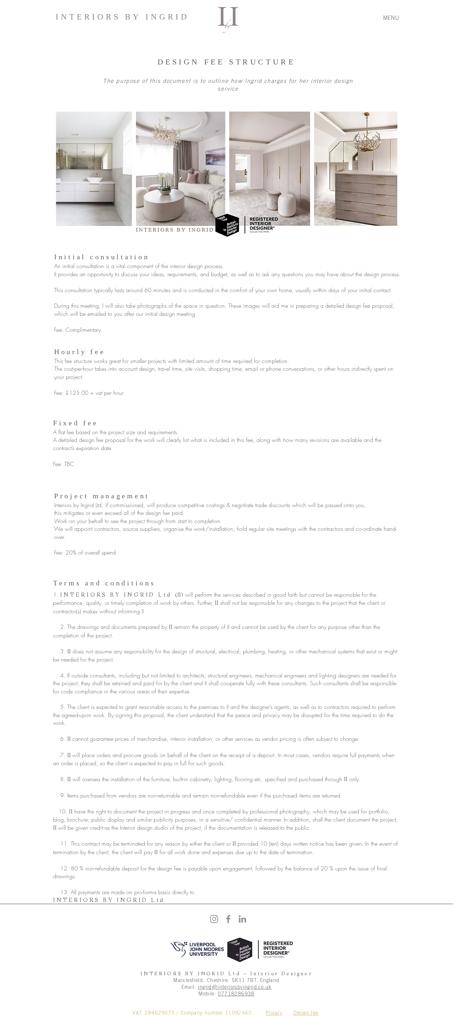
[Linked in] (242, 919)
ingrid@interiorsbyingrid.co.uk (234, 987)
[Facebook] (228, 919)
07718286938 (236, 994)
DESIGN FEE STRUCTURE (226, 61)
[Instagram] (214, 919)
